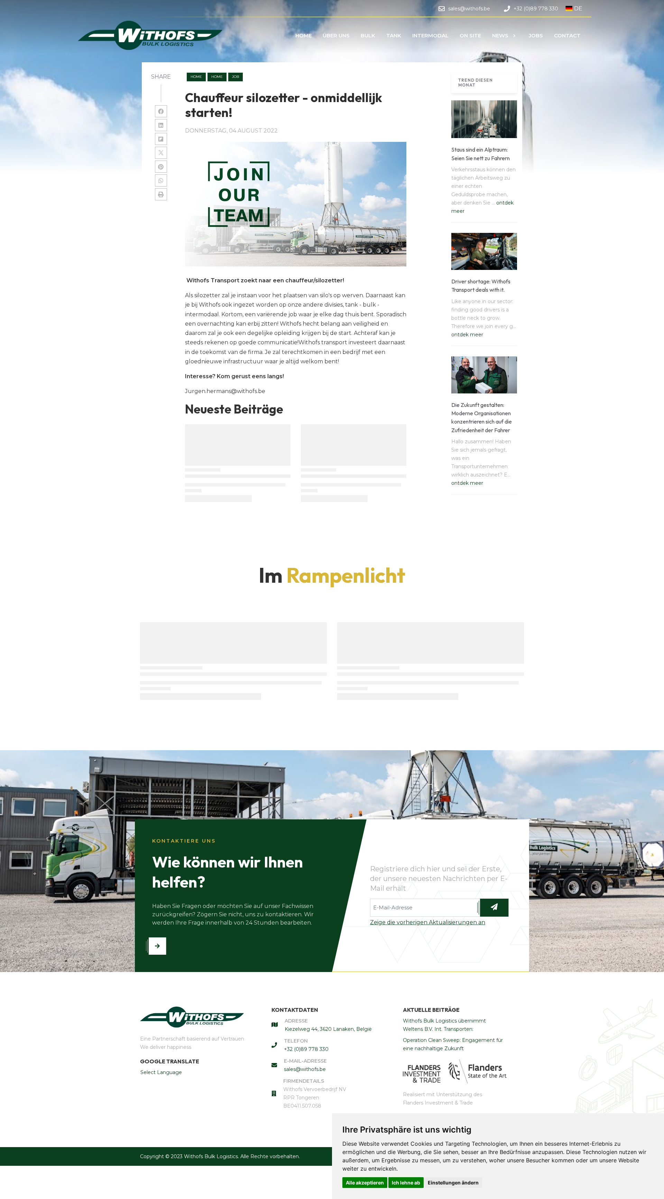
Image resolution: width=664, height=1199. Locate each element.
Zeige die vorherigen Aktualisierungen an (427, 922)
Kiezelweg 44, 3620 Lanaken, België (328, 1029)
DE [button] (578, 8)
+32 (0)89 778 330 (306, 1049)
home (217, 76)
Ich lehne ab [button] (406, 1183)
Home (196, 76)
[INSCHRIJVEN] (494, 908)
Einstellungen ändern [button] (453, 1183)
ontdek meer (467, 334)
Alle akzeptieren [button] (365, 1183)
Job (235, 76)
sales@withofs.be (305, 1069)
